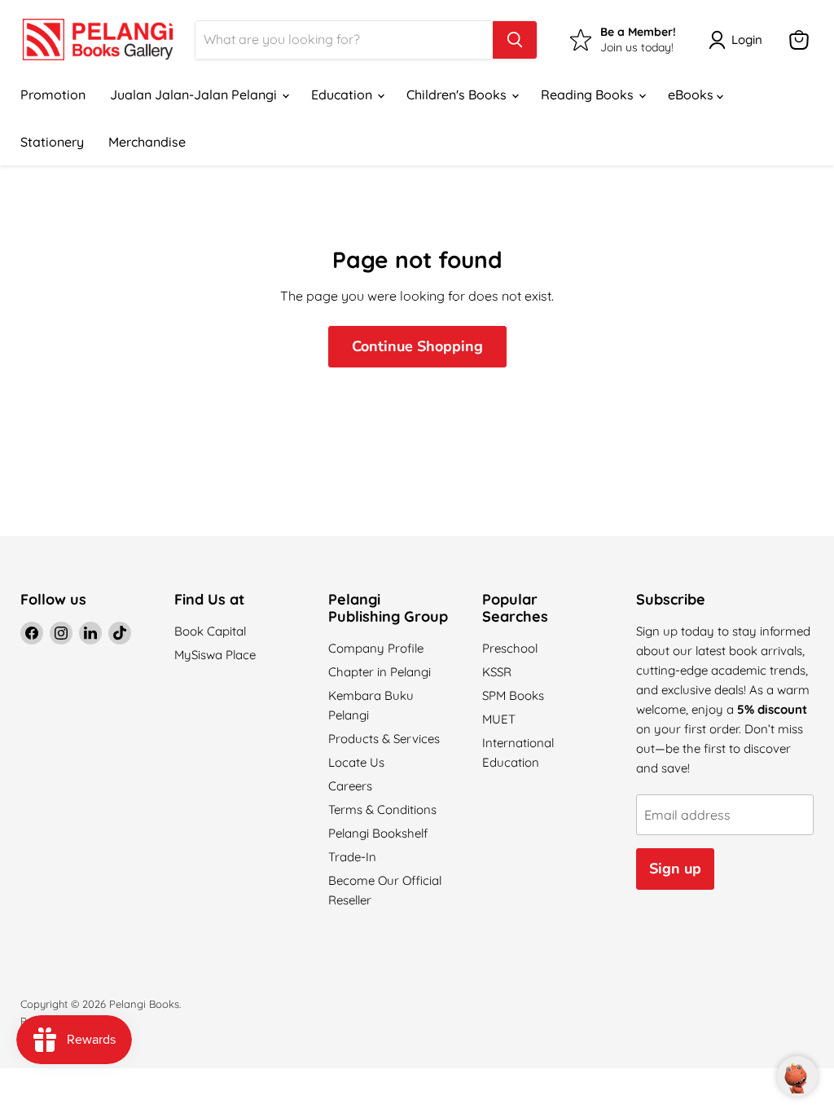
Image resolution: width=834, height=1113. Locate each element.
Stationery (52, 142)
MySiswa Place (215, 654)
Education (343, 94)
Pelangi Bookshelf (378, 833)
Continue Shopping (417, 346)
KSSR (496, 672)
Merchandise (147, 142)
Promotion (53, 94)
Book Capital (210, 631)
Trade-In (352, 856)
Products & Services (384, 738)
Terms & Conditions (382, 809)
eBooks (692, 94)
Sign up (675, 868)
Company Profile (376, 648)
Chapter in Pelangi (379, 672)
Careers (350, 786)
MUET (499, 719)
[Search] (515, 40)
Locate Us (356, 762)
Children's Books (458, 94)
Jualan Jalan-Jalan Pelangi (195, 94)
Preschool (510, 648)
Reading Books (589, 94)
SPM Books (513, 695)
